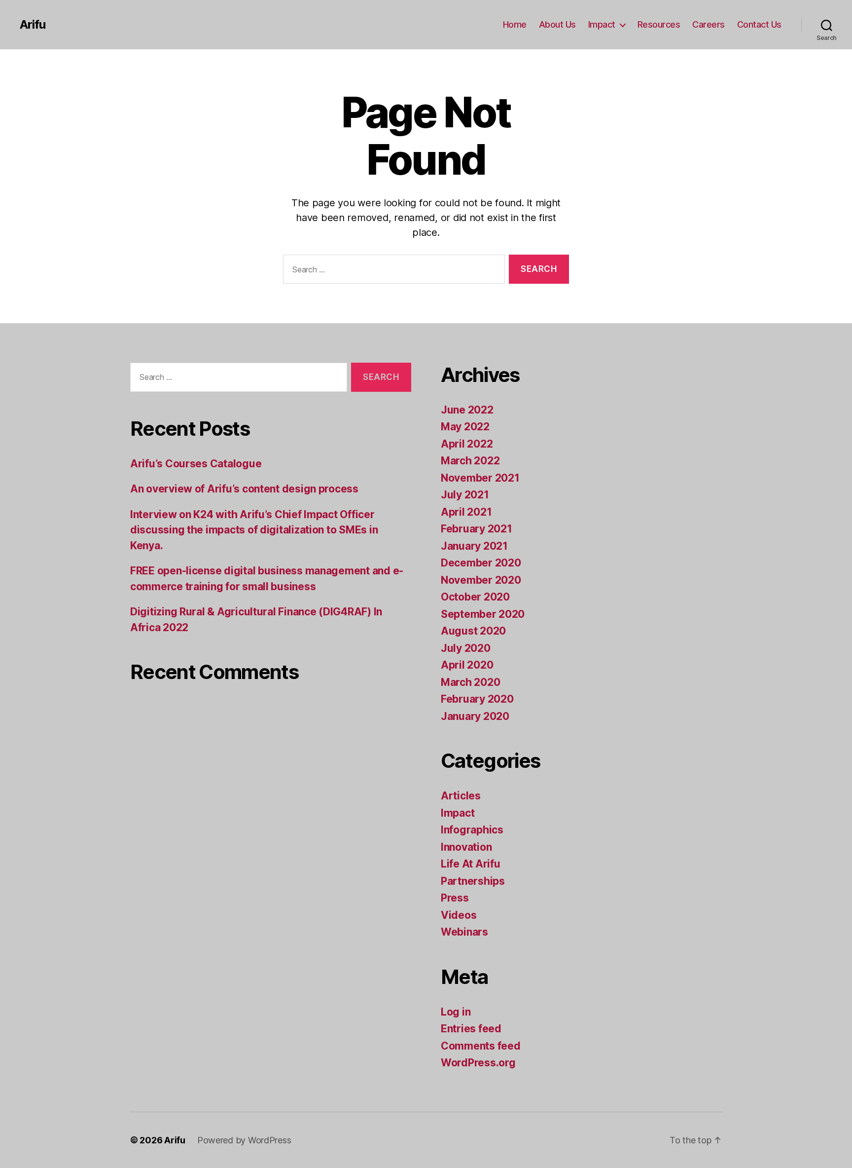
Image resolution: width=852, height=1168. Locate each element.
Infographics (472, 830)
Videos (458, 915)
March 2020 (470, 682)
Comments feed (481, 1046)
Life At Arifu (470, 864)
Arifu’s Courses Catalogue (195, 463)
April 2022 (467, 444)
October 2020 (475, 597)
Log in (455, 1012)
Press (455, 898)
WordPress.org (478, 1062)
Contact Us (759, 24)
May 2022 (465, 426)
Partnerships (473, 881)
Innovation (466, 847)
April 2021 (466, 512)
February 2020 (477, 699)
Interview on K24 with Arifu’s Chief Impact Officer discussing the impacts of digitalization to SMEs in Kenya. (254, 530)
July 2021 (465, 495)
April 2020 (467, 665)
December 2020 (481, 563)
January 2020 (475, 716)
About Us (557, 24)
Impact (601, 24)
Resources (659, 24)
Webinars (464, 932)
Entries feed (471, 1028)
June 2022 (467, 410)
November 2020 (481, 580)
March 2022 (470, 460)
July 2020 (466, 648)
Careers (708, 24)
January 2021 (474, 546)
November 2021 (480, 478)
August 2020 (473, 631)
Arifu (32, 25)
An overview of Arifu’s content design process (244, 489)
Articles (461, 796)
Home (515, 24)
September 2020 (483, 614)
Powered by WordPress (244, 1140)
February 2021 (476, 529)
